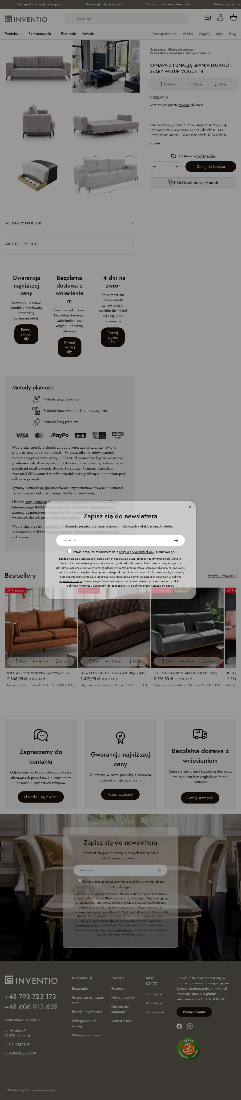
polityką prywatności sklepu (136, 552)
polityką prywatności (79, 586)
